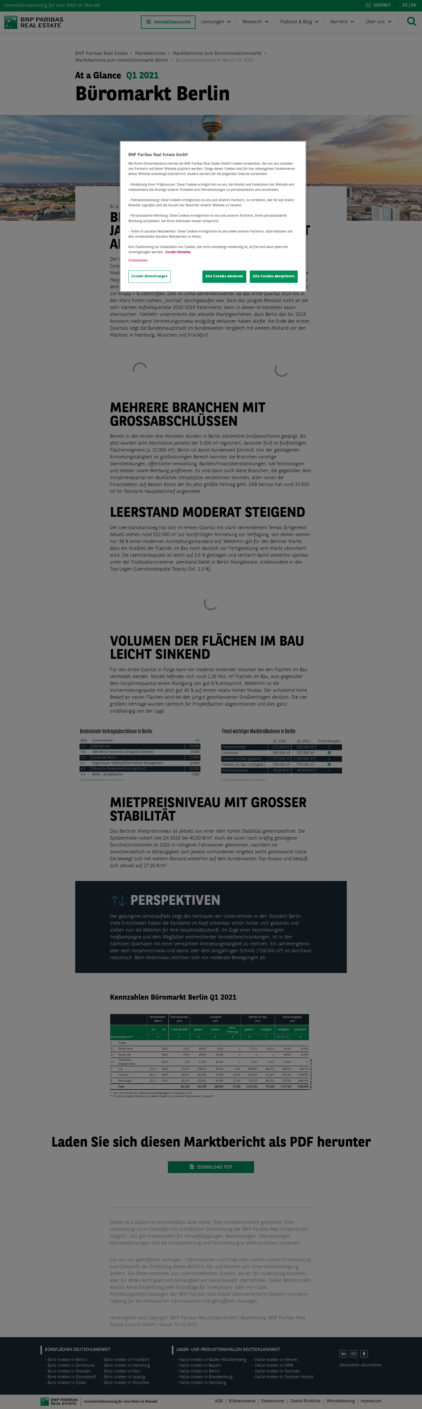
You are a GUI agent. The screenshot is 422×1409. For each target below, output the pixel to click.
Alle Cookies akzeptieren (274, 276)
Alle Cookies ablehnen (224, 276)
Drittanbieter (138, 260)
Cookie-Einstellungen (149, 276)
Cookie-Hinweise (178, 252)
